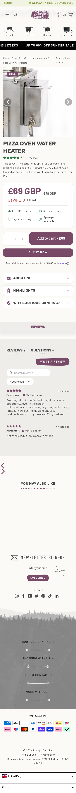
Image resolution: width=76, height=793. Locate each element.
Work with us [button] (36, 691)
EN (65, 15)
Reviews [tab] (15, 350)
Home (6, 58)
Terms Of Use (28, 754)
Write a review (52, 361)
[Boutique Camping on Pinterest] (43, 596)
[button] (68, 102)
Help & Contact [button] (36, 675)
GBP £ (59, 14)
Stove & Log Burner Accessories (29, 58)
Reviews (38, 327)
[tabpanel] (38, 405)
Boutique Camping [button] (36, 641)
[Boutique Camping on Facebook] (23, 596)
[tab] (42, 351)
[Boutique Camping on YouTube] (30, 596)
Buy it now (38, 252)
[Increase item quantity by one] (22, 239)
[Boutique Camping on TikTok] (50, 596)
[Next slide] (71, 31)
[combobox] (38, 776)
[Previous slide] (4, 31)
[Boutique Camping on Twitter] (37, 596)
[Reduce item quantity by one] (7, 239)
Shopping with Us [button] (36, 658)
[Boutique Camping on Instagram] (17, 596)
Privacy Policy (47, 754)
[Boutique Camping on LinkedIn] (56, 596)
